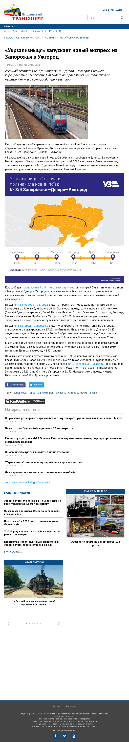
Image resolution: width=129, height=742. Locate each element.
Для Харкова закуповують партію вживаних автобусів (40, 472)
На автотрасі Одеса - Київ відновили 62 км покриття (39, 428)
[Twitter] (64, 736)
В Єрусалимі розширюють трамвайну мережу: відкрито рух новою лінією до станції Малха (63, 418)
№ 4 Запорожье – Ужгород (31, 304)
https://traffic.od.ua (31, 12)
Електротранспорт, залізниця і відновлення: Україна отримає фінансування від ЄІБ (31, 543)
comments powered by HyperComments (27, 482)
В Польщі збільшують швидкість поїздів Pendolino (37, 452)
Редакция (71, 706)
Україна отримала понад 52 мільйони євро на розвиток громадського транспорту (32, 502)
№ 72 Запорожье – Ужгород (86, 364)
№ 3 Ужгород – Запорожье (31, 325)
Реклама (57, 706)
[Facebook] (55, 736)
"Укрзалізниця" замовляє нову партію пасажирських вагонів (43, 462)
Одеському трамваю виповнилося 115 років (95, 543)
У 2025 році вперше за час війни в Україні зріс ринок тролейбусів (32, 533)
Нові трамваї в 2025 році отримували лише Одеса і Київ (31, 522)
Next (58, 623)
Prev (8, 623)
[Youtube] (73, 736)
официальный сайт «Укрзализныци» (46, 287)
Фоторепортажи (33, 562)
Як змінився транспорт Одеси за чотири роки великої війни (32, 512)
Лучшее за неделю (95, 491)
